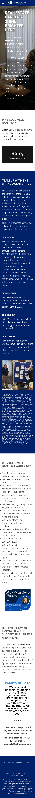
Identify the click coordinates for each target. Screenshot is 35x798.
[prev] (7, 600)
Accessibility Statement (15, 773)
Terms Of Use (10, 771)
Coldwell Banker (12, 760)
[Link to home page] (17, 3)
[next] (28, 600)
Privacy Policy (24, 771)
